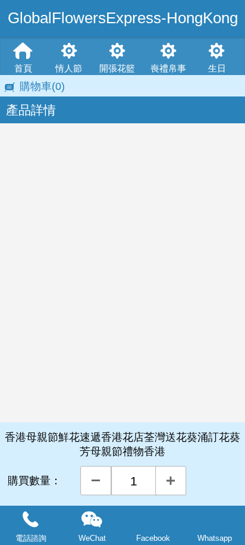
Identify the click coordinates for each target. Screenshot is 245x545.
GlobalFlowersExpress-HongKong (123, 18)
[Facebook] (153, 519)
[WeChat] (91, 519)
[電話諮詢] (30, 519)
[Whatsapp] (214, 519)
